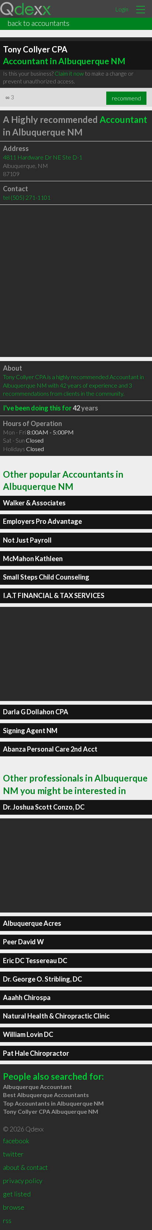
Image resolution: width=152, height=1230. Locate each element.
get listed (17, 1194)
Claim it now (69, 73)
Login (121, 9)
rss (7, 1220)
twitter (13, 1154)
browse (13, 1207)
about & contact (25, 1167)
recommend (126, 98)
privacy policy (22, 1180)
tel (27, 197)
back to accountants (38, 22)
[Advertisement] (76, 281)
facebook (16, 1141)
